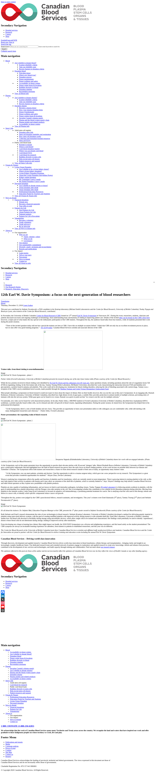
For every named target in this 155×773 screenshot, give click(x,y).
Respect (8, 756)
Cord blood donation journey (29, 149)
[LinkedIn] (77, 596)
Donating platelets (25, 89)
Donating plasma (21, 106)
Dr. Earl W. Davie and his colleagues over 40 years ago (69, 383)
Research (8, 32)
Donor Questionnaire (26, 112)
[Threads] (77, 610)
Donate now (23, 202)
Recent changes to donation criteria (31, 69)
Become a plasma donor (27, 108)
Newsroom (23, 257)
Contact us (23, 261)
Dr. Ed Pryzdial (46, 328)
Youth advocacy (25, 224)
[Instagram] (77, 603)
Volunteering (19, 218)
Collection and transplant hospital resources (34, 138)
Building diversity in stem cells (30, 157)
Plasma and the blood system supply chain (34, 120)
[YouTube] (77, 607)
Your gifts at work (25, 206)
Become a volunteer (26, 220)
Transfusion (5, 301)
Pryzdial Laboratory (108, 487)
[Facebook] (77, 592)
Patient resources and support (29, 161)
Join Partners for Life (26, 210)
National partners (25, 214)
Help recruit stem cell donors (29, 159)
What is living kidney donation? (30, 171)
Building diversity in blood (28, 87)
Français (9, 40)
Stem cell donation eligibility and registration (35, 134)
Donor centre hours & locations (30, 85)
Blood (7, 61)
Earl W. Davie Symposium (86, 316)
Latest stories (23, 253)
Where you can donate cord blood (31, 151)
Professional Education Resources (31, 192)
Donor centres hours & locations (30, 116)
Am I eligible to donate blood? (25, 63)
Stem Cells (9, 128)
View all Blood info (22, 94)
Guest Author (28, 305)
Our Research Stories (13, 287)
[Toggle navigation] (154, 282)
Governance (28, 241)
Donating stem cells (26, 132)
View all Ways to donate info (25, 228)
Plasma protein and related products (31, 122)
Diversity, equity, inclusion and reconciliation (35, 247)
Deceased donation (21, 183)
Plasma (8, 96)
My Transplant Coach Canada (30, 179)
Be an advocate (24, 226)
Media (7, 744)
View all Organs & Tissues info (26, 196)
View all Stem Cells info (23, 163)
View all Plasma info (22, 126)
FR (16, 40)
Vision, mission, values (32, 237)
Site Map (8, 752)
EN (13, 40)
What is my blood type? (27, 75)
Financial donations (21, 200)
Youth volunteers (25, 222)
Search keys (5, 46)
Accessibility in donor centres (29, 83)
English (3, 40)
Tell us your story (25, 255)
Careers (8, 34)
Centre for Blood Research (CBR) (48, 316)
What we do (28, 239)
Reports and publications (28, 249)
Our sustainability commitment (30, 245)
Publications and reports (14, 742)
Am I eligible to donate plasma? (26, 98)
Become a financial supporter (29, 204)
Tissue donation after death (28, 190)
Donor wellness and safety (28, 81)
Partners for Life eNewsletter (29, 216)
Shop (7, 36)
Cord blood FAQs (25, 153)
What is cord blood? (26, 147)
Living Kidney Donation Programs (31, 173)
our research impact (108, 547)
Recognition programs (27, 91)
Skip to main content (8, 2)
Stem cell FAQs (24, 141)
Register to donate (25, 145)
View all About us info (23, 263)
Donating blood (20, 71)
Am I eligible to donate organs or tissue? (33, 186)
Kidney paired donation (27, 177)
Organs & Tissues (11, 165)
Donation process (25, 77)
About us (8, 231)
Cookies (8, 750)
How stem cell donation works (30, 136)
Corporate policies (11, 746)
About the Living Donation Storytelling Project (36, 175)
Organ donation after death (28, 188)
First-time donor (25, 73)
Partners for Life (20, 208)
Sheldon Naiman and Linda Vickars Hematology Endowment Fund (84, 389)
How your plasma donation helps (31, 110)
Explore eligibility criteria (28, 65)
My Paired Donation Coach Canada (32, 181)
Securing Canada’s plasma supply (31, 118)
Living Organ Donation (23, 167)
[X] (77, 599)
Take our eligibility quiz (27, 67)
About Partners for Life (27, 212)
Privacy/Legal (10, 748)
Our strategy (23, 243)
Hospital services (11, 30)
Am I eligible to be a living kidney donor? (34, 169)
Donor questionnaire (26, 79)
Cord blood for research (27, 155)
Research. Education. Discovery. (17, 289)
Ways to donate (10, 198)
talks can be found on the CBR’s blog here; (134, 318)
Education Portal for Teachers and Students (34, 194)
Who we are (23, 235)
